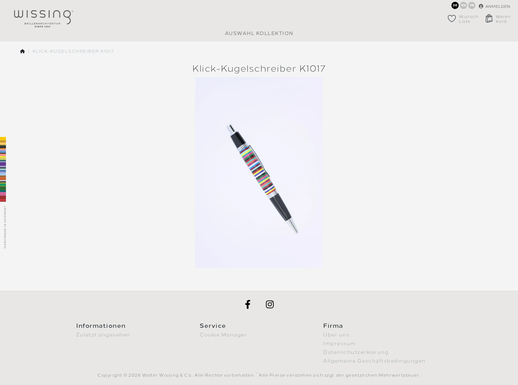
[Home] (22, 52)
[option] (259, 172)
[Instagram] (270, 304)
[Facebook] (248, 304)
